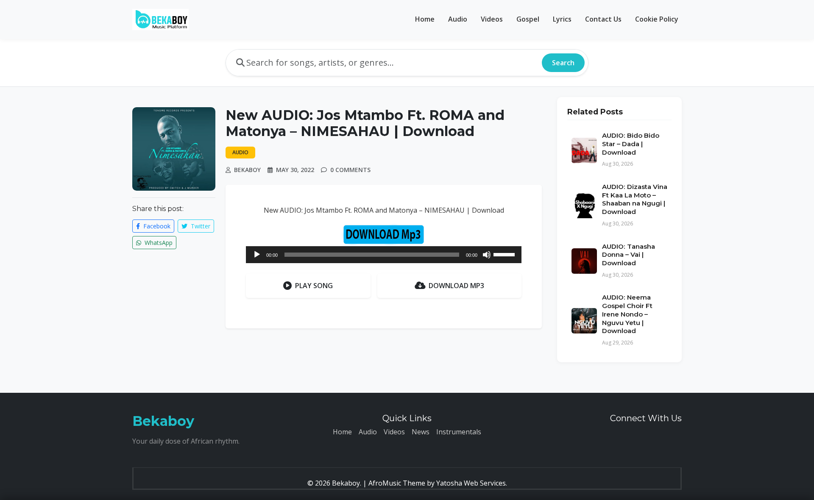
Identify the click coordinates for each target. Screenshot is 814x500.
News (420, 431)
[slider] (505, 253)
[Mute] (486, 254)
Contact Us (603, 19)
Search (563, 62)
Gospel (527, 19)
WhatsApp (158, 243)
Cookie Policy (656, 19)
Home (425, 19)
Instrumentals (458, 431)
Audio (457, 19)
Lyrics (562, 19)
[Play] (257, 254)
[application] (383, 254)
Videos (492, 19)
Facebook (156, 226)
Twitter (199, 226)
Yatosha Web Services (471, 483)
